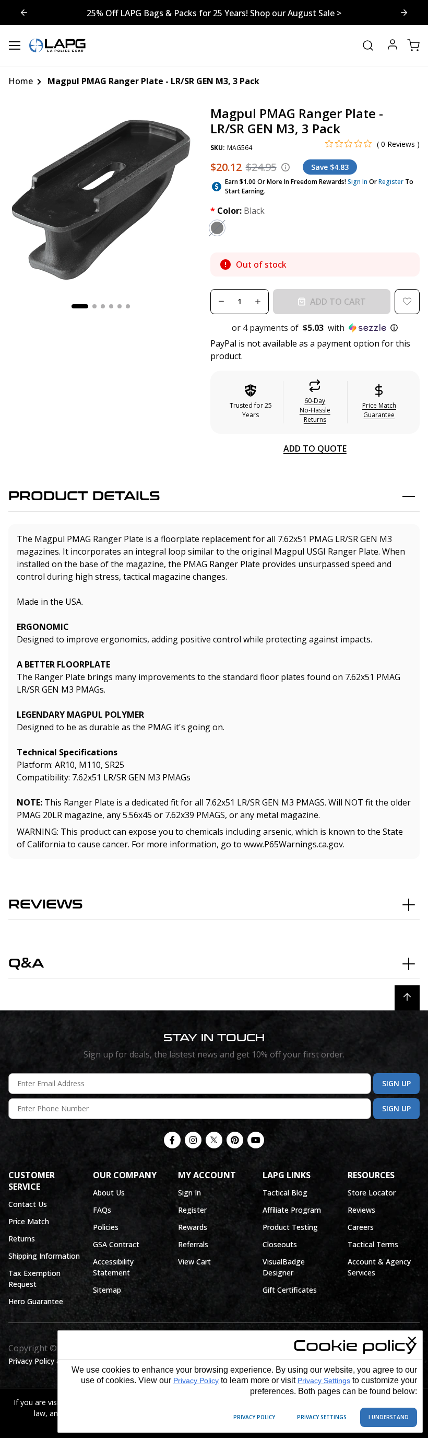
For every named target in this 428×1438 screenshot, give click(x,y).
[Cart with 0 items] (413, 45)
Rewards (192, 1227)
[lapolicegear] (57, 45)
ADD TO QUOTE (315, 448)
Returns (21, 1239)
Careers (361, 1227)
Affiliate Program (292, 1210)
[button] (315, 328)
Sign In (357, 181)
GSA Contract (116, 1244)
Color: (237, 210)
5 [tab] (119, 306)
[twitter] (214, 1140)
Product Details (84, 496)
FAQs (102, 1210)
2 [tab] (94, 306)
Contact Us (27, 1204)
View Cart (194, 1262)
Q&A (26, 963)
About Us (109, 1193)
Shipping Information (44, 1256)
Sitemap (107, 1290)
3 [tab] (103, 306)
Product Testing (290, 1227)
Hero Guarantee (35, 1301)
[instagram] (193, 1140)
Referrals (193, 1244)
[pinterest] (235, 1140)
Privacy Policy (196, 1380)
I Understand (388, 1417)
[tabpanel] (101, 199)
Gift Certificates (290, 1290)
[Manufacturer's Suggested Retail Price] (285, 167)
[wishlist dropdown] (407, 301)
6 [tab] (128, 306)
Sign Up (396, 1083)
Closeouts (280, 1244)
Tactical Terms (373, 1244)
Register (390, 181)
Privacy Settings (324, 1380)
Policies (105, 1227)
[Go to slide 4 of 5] (404, 12)
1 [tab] (80, 306)
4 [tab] (111, 306)
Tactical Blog (285, 1193)
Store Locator (372, 1193)
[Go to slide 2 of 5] (24, 12)
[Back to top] (407, 997)
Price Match (28, 1221)
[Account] (392, 45)
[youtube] (255, 1140)
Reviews (45, 904)
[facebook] (172, 1140)
